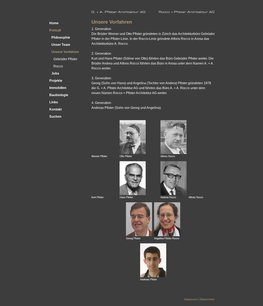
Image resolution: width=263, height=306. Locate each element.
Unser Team (60, 44)
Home (54, 23)
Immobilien (57, 88)
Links (53, 102)
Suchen (55, 116)
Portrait (55, 30)
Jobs (55, 73)
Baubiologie (58, 95)
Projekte (55, 80)
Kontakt (55, 109)
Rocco (58, 66)
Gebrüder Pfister (65, 59)
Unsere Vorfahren (65, 52)
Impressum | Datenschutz (199, 299)
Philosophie (60, 37)
